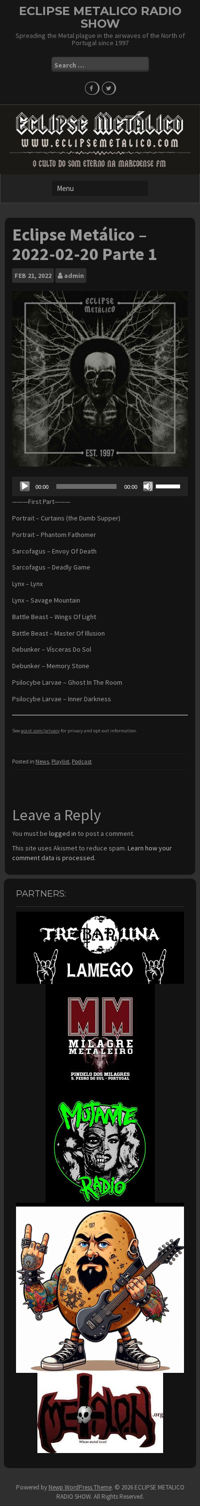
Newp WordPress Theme (80, 1487)
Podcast (82, 761)
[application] (100, 486)
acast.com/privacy (40, 730)
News (42, 761)
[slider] (169, 485)
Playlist (60, 761)
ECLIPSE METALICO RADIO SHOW (100, 17)
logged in (62, 833)
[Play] (25, 486)
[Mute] (148, 486)
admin (74, 275)
